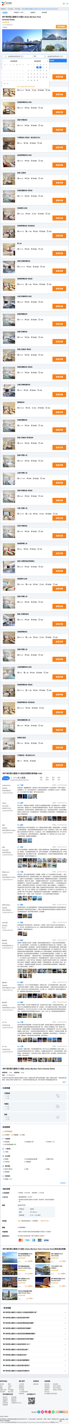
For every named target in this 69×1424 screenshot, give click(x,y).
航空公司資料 (57, 1386)
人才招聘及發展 (23, 1391)
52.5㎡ (21, 567)
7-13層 (29, 231)
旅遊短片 (47, 1390)
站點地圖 (61, 1419)
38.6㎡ (21, 302)
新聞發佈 (21, 1388)
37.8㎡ (21, 337)
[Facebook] (38, 1412)
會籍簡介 (5, 1401)
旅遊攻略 (35, 1384)
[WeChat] (53, 1412)
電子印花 (47, 1391)
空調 (29, 90)
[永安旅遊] (6, 3)
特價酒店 (3, 9)
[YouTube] (42, 1412)
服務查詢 (13, 1401)
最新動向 (21, 1386)
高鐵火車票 (3, 1390)
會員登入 (5, 1397)
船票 (9, 1388)
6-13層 (29, 584)
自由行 (10, 1386)
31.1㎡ (21, 196)
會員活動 (13, 1397)
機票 (9, 1384)
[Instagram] (46, 1412)
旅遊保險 (47, 1386)
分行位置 (21, 1390)
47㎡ (20, 390)
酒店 (1, 1386)
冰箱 (48, 90)
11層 (27, 673)
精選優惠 (5, 1405)
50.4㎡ (21, 620)
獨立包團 (10, 1391)
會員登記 (5, 1399)
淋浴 (35, 90)
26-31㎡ (21, 90)
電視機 (42, 90)
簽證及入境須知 (57, 1390)
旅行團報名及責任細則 (50, 1393)
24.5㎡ (21, 602)
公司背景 (21, 1384)
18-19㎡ (21, 514)
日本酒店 (10, 9)
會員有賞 (5, 1403)
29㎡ (20, 673)
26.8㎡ (21, 125)
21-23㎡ (21, 214)
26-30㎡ (21, 408)
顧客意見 (13, 1399)
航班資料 (55, 1384)
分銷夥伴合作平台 (16, 1403)
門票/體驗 (10, 1390)
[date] (18, 56)
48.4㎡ (21, 178)
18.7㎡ (21, 249)
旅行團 (2, 1384)
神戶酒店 (17, 9)
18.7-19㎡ (22, 478)
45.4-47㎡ (22, 267)
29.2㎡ (21, 108)
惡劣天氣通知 (57, 1388)
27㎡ (20, 143)
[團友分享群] (61, 1412)
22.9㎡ (21, 461)
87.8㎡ (21, 743)
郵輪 (1, 1388)
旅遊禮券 (47, 1388)
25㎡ (20, 549)
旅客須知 (47, 1384)
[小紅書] (49, 1412)
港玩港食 (2, 1391)
